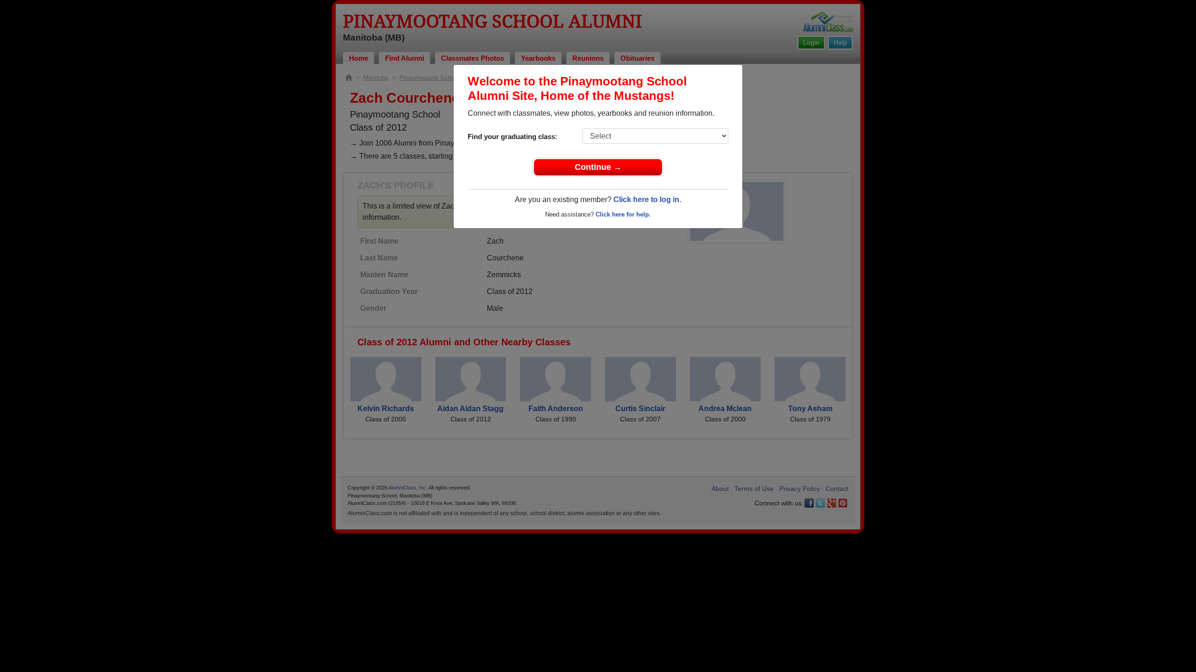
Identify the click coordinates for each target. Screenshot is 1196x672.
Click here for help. (623, 214)
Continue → (598, 167)
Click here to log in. (647, 199)
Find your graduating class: (512, 136)
